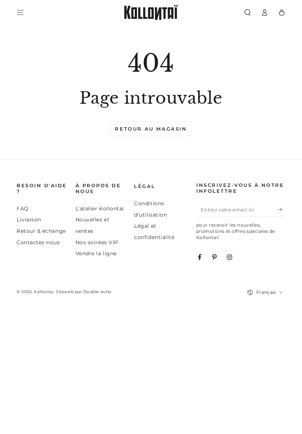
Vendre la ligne (96, 253)
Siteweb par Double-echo (83, 291)
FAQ (23, 208)
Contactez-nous (38, 242)
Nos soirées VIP (97, 242)
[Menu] (20, 12)
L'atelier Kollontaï (100, 208)
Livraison (29, 219)
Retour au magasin (151, 129)
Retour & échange (41, 231)
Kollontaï (43, 291)
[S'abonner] (281, 209)
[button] (247, 12)
